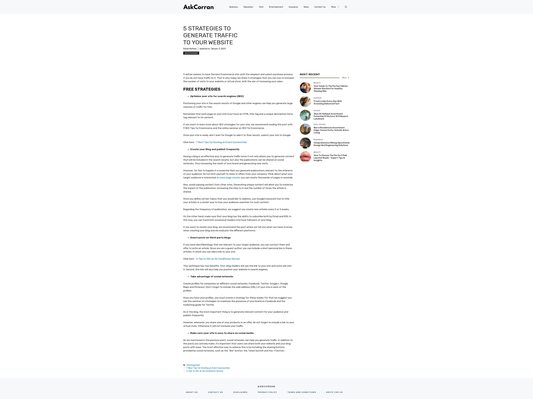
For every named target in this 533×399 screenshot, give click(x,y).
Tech (261, 7)
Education (248, 7)
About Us (192, 392)
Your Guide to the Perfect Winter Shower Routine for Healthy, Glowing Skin (331, 88)
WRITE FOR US (334, 392)
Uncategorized (191, 53)
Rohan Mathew (190, 49)
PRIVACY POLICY (267, 392)
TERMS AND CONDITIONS (301, 392)
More (333, 7)
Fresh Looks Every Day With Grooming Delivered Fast (328, 102)
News (306, 7)
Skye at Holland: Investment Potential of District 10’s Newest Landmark (331, 116)
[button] (346, 7)
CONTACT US (215, 392)
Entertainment (276, 7)
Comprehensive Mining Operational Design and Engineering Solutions (332, 144)
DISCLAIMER (240, 392)
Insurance (293, 7)
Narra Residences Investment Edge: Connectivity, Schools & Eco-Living (332, 130)
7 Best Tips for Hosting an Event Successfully (221, 142)
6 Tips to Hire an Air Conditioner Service (218, 258)
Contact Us (320, 7)
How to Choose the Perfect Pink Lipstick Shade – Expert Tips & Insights (330, 158)
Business (233, 7)
